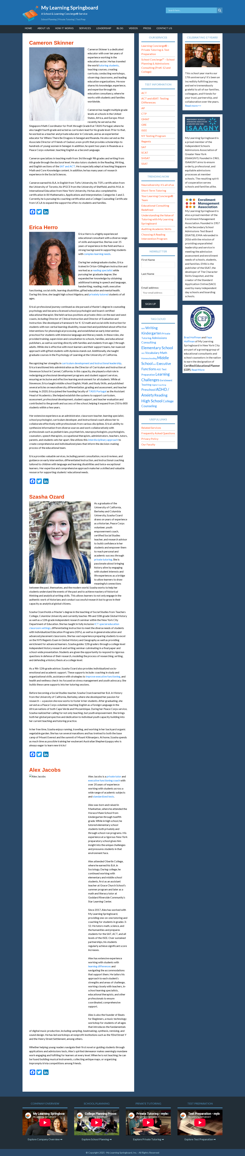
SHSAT (145, 158)
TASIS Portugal (97, 391)
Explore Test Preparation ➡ (200, 1139)
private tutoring (103, 559)
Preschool (148, 389)
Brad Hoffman (192, 337)
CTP (144, 113)
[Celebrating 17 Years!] (202, 55)
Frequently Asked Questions (158, 433)
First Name (148, 259)
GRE (144, 124)
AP (143, 108)
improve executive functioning (103, 676)
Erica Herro (43, 227)
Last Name (147, 273)
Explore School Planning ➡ (97, 1139)
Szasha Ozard (46, 497)
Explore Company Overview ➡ (45, 1139)
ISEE (144, 130)
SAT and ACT (67, 166)
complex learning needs (97, 253)
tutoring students (109, 65)
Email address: (150, 287)
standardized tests (103, 796)
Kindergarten (151, 333)
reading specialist (102, 270)
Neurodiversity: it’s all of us (157, 184)
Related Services (151, 427)
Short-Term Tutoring (153, 190)
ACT (144, 92)
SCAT (144, 152)
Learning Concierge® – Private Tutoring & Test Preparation (155, 49)
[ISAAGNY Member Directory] (202, 124)
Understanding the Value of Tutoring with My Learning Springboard (157, 219)
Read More (198, 369)
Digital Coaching (159, 385)
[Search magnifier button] (219, 10)
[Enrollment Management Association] (202, 203)
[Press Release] (202, 318)
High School (151, 400)
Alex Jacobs (45, 770)
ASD (158, 369)
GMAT (145, 119)
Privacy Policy (149, 438)
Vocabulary (152, 353)
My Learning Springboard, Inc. (121, 1152)
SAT (143, 147)
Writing (151, 328)
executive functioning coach (104, 780)
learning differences (99, 966)
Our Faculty (148, 444)
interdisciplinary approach (103, 439)
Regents (146, 141)
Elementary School (157, 347)
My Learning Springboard (69, 8)
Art (154, 364)
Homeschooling (149, 358)
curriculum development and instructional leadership (91, 363)
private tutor (114, 776)
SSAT (144, 163)
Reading (160, 395)
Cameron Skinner (51, 43)
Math (163, 353)
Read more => (193, 105)
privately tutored (98, 294)
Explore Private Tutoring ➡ (148, 1139)
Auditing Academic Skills (156, 228)
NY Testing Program (153, 135)
